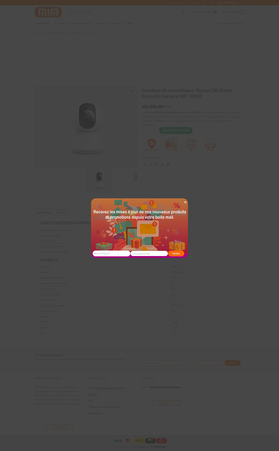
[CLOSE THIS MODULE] (185, 196)
